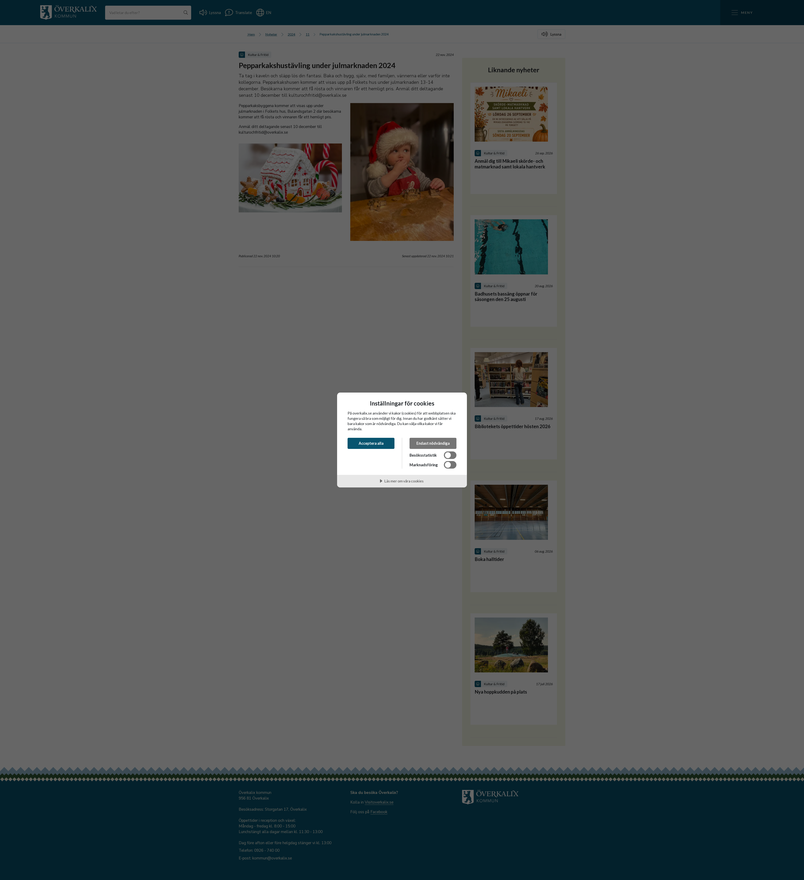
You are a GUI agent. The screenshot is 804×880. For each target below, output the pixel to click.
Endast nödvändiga (433, 443)
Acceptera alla (371, 443)
